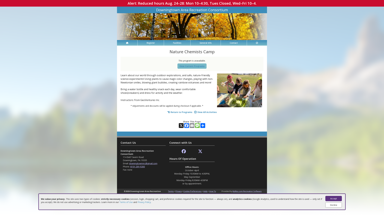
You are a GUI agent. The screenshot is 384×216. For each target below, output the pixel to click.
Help (205, 191)
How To (212, 191)
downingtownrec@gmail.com (143, 163)
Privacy (179, 191)
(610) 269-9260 (137, 166)
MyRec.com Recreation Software (247, 191)
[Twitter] (200, 151)
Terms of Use (126, 202)
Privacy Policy (144, 202)
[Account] (257, 43)
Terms (171, 191)
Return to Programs (181, 112)
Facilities (177, 42)
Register (151, 42)
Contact (234, 42)
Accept (333, 198)
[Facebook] (184, 151)
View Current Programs (192, 66)
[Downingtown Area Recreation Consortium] (192, 26)
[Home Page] (127, 43)
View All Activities (207, 112)
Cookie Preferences (192, 191)
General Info (206, 42)
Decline (333, 205)
